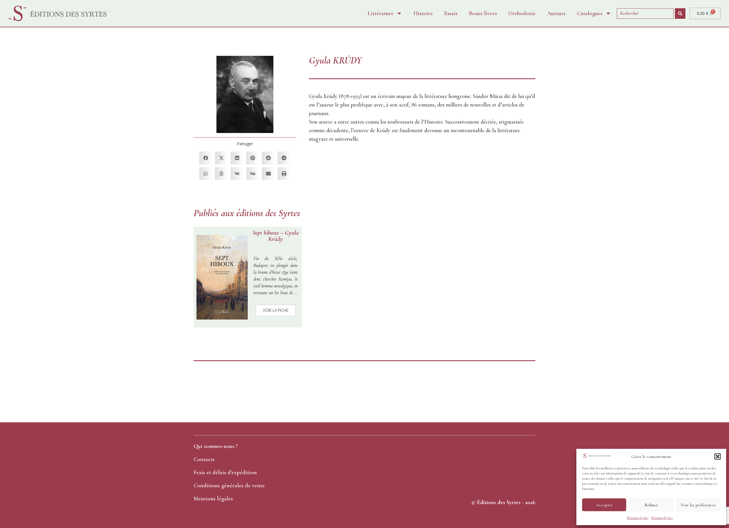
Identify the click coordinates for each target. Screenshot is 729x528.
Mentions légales (637, 518)
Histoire (423, 13)
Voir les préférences (698, 504)
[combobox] (645, 13)
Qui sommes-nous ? (216, 446)
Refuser (651, 504)
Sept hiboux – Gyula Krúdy (276, 236)
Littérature (381, 13)
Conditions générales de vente (229, 485)
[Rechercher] (680, 13)
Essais (451, 13)
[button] (717, 456)
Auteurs (556, 13)
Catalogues (590, 13)
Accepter (604, 504)
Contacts (204, 459)
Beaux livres (483, 13)
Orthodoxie (522, 13)
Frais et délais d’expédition (225, 472)
